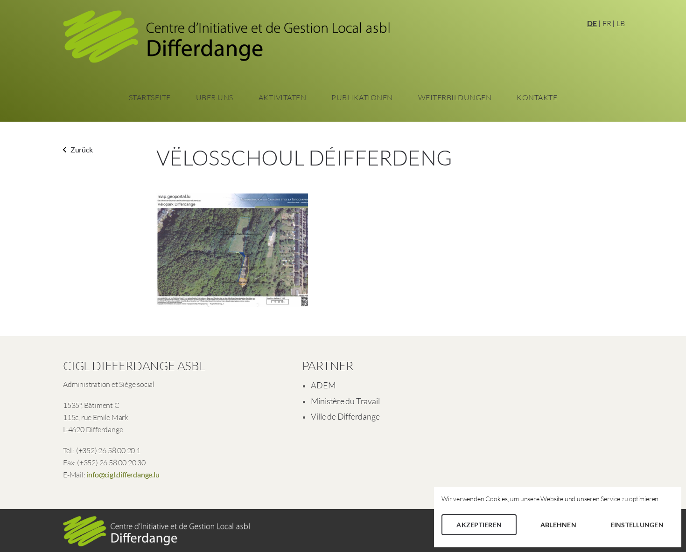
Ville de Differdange (345, 416)
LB (620, 23)
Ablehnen (558, 525)
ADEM (323, 385)
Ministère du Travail (345, 401)
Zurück (81, 149)
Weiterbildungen (455, 97)
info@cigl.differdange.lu (122, 474)
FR (606, 23)
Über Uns (214, 97)
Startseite (150, 97)
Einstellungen (637, 525)
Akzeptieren (479, 525)
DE (592, 23)
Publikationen (362, 97)
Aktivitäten (283, 97)
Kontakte (537, 97)
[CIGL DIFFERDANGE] (226, 39)
